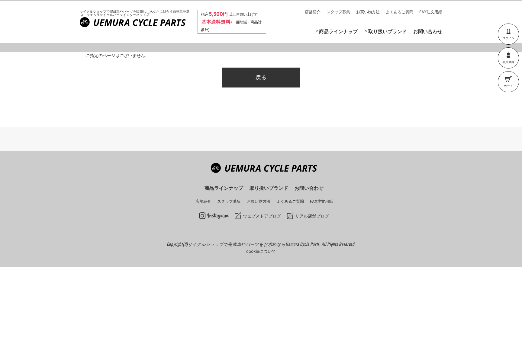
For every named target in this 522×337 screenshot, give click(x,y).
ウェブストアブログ (262, 215)
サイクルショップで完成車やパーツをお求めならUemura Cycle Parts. (254, 244)
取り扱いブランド (387, 31)
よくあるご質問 (399, 11)
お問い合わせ (427, 31)
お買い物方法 (368, 11)
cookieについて (261, 251)
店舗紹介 (313, 11)
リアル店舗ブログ (312, 215)
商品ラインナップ (224, 188)
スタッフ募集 (338, 11)
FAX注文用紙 (430, 11)
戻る (261, 77)
